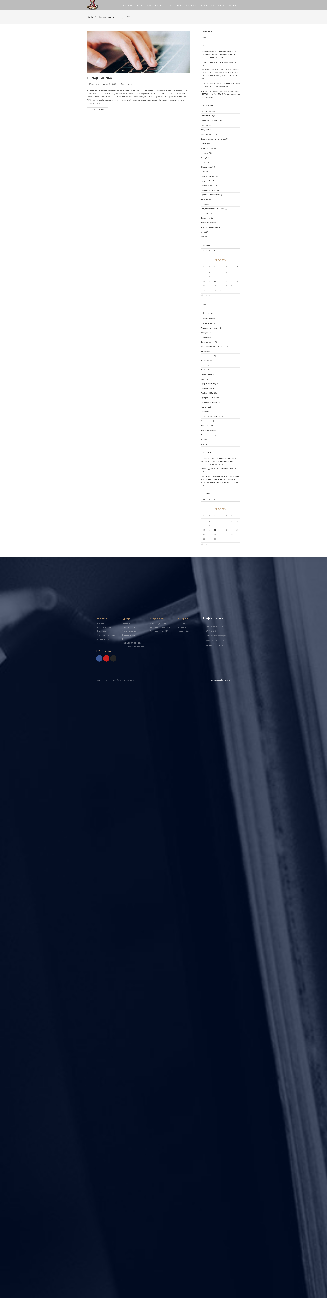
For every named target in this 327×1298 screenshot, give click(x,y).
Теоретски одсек (207, 222)
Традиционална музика (210, 227)
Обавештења (126, 84)
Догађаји (204, 125)
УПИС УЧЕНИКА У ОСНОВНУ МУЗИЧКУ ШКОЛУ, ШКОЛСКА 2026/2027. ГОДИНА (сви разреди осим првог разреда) (220, 94)
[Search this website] (220, 37)
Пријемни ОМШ (207, 181)
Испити (204, 144)
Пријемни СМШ (207, 185)
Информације (213, 618)
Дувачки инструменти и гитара (213, 139)
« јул (202, 295)
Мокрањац (94, 84)
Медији (204, 157)
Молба (203, 162)
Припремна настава (209, 190)
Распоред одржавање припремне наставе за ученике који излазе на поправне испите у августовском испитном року (218, 54)
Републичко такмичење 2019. (213, 209)
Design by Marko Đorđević (220, 680)
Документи (205, 130)
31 (220, 290)
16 (215, 281)
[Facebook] (99, 658)
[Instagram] (113, 658)
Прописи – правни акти (210, 195)
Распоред (205, 204)
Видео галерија (207, 111)
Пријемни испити (208, 176)
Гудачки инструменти (209, 120)
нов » (208, 295)
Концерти (205, 153)
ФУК (202, 236)
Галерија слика (207, 116)
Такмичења (205, 218)
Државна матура (207, 134)
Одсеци (204, 171)
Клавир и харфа (207, 148)
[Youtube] (106, 658)
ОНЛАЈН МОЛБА (99, 78)
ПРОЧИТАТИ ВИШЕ (98, 108)
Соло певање (206, 213)
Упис (203, 232)
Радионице (205, 199)
